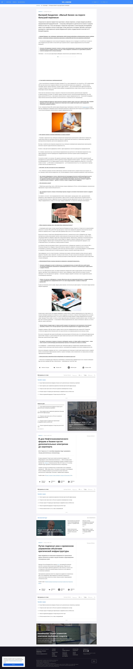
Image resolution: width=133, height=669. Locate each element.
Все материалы (21, 2)
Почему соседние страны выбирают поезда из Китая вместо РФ (58, 475)
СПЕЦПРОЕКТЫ (75, 650)
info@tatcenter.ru (86, 649)
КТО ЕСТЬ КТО (64, 652)
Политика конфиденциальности (41, 653)
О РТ (63, 649)
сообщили (46, 462)
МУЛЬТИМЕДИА (54, 656)
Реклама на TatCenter (91, 543)
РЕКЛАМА (74, 652)
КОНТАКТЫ (54, 650)
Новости (40, 11)
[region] (13, 662)
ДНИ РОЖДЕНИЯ (65, 656)
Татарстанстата (85, 107)
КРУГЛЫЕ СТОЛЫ (75, 649)
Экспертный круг (42, 517)
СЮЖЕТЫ (53, 653)
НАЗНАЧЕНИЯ (64, 653)
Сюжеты (14, 2)
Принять (13, 664)
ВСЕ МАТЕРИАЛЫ (55, 652)
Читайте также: (42, 380)
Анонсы (38, 5)
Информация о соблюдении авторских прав (41, 651)
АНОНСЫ (74, 653)
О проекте (54, 649)
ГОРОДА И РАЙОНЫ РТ (66, 650)
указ (58, 564)
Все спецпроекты (91, 517)
